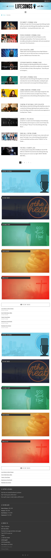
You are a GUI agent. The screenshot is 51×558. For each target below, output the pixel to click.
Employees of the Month (6, 321)
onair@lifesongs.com (6, 546)
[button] (25, 12)
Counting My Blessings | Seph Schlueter (32, 104)
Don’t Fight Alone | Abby (6, 312)
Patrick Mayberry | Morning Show (30, 35)
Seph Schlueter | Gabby (27, 50)
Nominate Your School (6, 325)
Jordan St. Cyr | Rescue (27, 119)
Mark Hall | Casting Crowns (28, 133)
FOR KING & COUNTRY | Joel (27, 148)
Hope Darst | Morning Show (28, 77)
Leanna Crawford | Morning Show (30, 90)
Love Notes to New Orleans (7, 308)
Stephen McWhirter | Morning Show (30, 62)
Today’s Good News (5, 317)
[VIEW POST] (9, 25)
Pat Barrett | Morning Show (28, 22)
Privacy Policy (4, 549)
